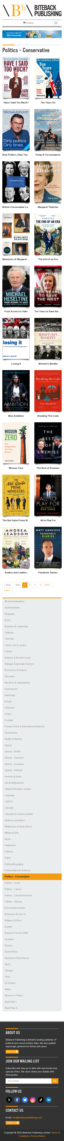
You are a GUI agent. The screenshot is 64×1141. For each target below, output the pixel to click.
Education (10, 676)
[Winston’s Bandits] (48, 338)
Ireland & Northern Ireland (18, 789)
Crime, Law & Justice (15, 645)
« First (7, 585)
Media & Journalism (15, 820)
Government (11, 732)
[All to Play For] (48, 495)
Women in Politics (14, 995)
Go (54, 1081)
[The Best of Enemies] (48, 442)
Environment (11, 689)
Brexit (7, 620)
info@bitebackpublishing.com (27, 1117)
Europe (8, 701)
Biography (10, 614)
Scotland (9, 939)
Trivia (7, 976)
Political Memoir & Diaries (18, 870)
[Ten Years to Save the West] (48, 286)
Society (8, 945)
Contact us (12, 1123)
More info (11, 1051)
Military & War (12, 832)
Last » (7, 590)
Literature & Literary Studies (19, 814)
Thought (9, 970)
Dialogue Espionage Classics (19, 664)
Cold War (9, 638)
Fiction (8, 714)
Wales (8, 989)
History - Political (13, 770)
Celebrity (9, 632)
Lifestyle (9, 807)
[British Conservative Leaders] (16, 181)
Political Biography (14, 864)
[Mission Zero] (16, 442)
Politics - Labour (13, 889)
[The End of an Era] (48, 234)
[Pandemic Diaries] (48, 547)
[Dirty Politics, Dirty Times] (16, 129)
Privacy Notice (38, 1136)
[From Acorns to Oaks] (16, 286)
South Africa (11, 951)
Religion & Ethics (13, 920)
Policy (8, 857)
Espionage (10, 695)
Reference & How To (15, 914)
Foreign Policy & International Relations (25, 726)
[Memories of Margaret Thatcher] (16, 234)
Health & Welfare (13, 739)
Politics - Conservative (17, 876)
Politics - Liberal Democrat (18, 895)
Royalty (8, 926)
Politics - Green (12, 883)
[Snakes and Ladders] (16, 547)
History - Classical (14, 757)
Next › (48, 585)
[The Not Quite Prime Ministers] (16, 495)
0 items (30, 23)
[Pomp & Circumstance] (48, 129)
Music (8, 839)
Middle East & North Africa (18, 826)
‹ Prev (17, 585)
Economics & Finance (16, 670)
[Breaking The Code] (48, 390)
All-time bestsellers (14, 601)
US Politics (10, 983)
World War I (10, 1001)
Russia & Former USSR (16, 933)
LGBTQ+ (9, 801)
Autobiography (12, 607)
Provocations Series (15, 907)
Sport (7, 964)
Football (9, 720)
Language (10, 795)
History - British (13, 751)
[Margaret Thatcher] (48, 181)
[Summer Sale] (32, 34)
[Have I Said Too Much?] (16, 77)
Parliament (10, 845)
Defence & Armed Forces (18, 657)
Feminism (10, 707)
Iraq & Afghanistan (14, 782)
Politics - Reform (13, 901)
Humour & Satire (13, 776)
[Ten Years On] (48, 77)
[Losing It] (16, 338)
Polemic (9, 851)
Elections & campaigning (17, 682)
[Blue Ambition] (16, 390)
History (8, 745)
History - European (14, 764)
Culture (8, 651)
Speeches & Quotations (17, 958)
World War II (11, 1008)
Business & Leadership (16, 626)
